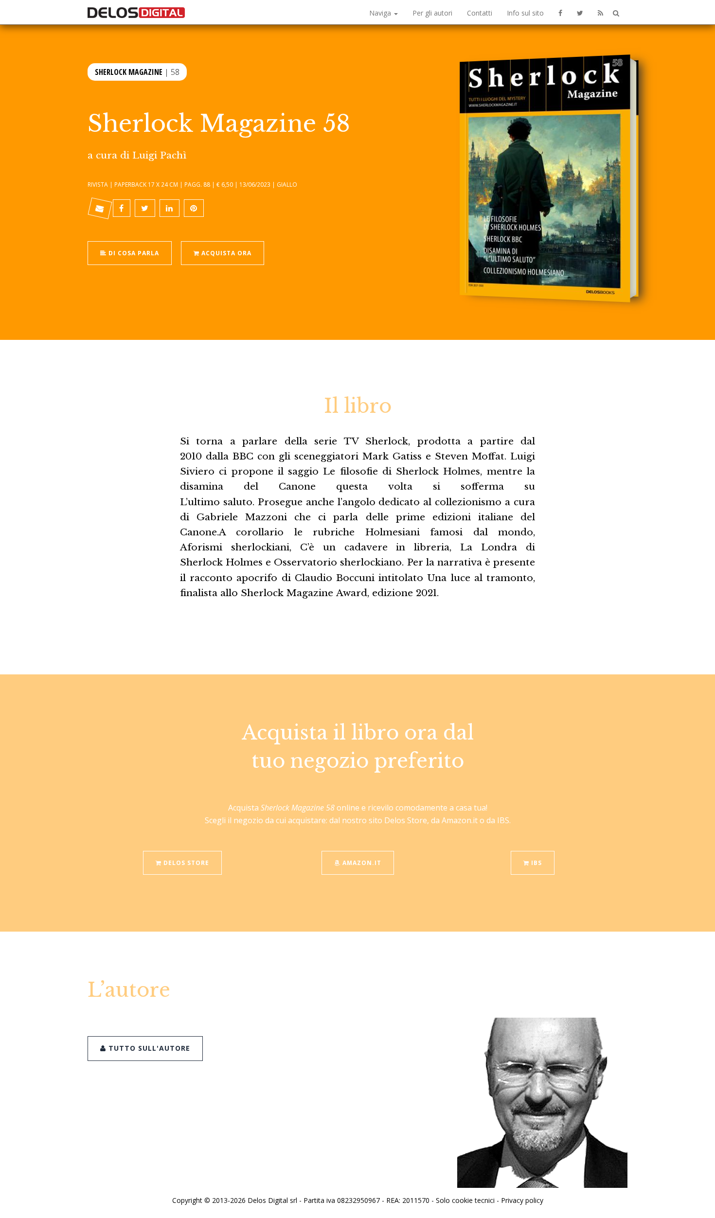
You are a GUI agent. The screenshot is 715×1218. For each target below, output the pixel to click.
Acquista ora (225, 253)
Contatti (479, 13)
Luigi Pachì (159, 155)
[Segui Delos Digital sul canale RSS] (600, 12)
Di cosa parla (133, 253)
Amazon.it (360, 863)
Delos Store (185, 863)
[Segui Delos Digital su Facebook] (560, 12)
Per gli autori (432, 13)
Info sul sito (525, 13)
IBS (535, 863)
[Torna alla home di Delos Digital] (136, 12)
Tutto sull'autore (148, 1048)
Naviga (381, 13)
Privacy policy (522, 1200)
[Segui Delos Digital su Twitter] (580, 12)
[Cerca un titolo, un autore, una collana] (616, 13)
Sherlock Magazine (128, 72)
